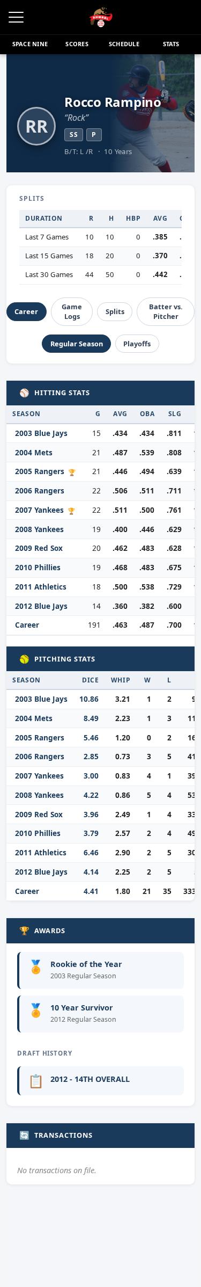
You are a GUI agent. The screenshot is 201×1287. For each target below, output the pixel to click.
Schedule (124, 44)
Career (26, 311)
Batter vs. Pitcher (166, 311)
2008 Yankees (39, 529)
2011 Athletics (40, 586)
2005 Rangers (39, 471)
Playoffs (137, 343)
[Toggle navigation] (16, 17)
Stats (171, 44)
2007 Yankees (39, 510)
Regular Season (76, 343)
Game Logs (72, 311)
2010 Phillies (38, 567)
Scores (76, 44)
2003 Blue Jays (41, 433)
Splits (115, 311)
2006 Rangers (39, 490)
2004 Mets (34, 452)
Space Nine (30, 44)
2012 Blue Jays (41, 606)
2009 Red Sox (39, 548)
